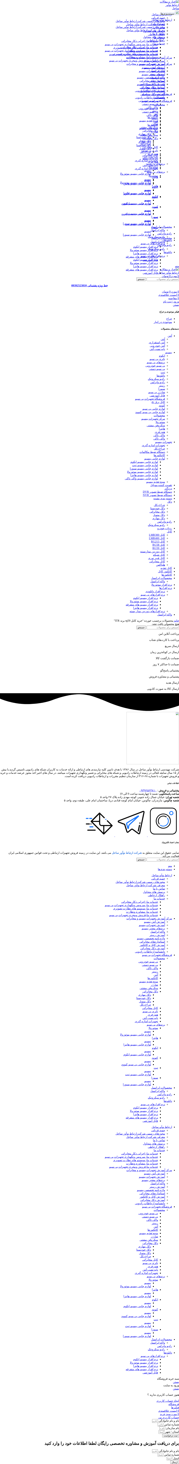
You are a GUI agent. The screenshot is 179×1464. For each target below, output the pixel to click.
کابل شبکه (159, 554)
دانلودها (161, 375)
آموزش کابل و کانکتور (152, 90)
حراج (169, 318)
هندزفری (153, 161)
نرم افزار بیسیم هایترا (145, 253)
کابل (169, 531)
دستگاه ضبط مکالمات (152, 451)
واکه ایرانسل (157, 230)
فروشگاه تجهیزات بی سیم (150, 398)
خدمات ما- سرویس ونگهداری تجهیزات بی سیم (131, 44)
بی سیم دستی (150, 104)
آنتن (156, 121)
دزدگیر (168, 488)
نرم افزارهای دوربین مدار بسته (147, 611)
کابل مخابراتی (150, 155)
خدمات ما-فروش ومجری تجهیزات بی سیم (133, 60)
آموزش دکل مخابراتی (152, 94)
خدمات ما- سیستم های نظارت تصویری (135, 53)
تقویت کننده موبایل (161, 485)
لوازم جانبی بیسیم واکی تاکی (141, 478)
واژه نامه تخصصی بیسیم (151, 84)
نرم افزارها (165, 588)
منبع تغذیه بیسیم (148, 120)
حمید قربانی (158, 17)
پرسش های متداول (154, 36)
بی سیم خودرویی (148, 108)
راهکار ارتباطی (156, 40)
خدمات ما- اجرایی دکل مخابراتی (139, 40)
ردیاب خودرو (164, 528)
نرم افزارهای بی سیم (153, 243)
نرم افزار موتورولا (161, 584)
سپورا (154, 227)
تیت (156, 217)
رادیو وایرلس (157, 382)
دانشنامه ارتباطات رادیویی (150, 97)
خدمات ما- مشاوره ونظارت (142, 57)
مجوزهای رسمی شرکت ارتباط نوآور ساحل (140, 21)
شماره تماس (171, 1424)
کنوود (155, 206)
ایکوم (155, 196)
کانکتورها (153, 124)
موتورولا (153, 175)
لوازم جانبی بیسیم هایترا (137, 193)
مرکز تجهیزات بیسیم (153, 418)
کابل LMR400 (157, 538)
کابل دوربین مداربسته (152, 551)
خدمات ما (159, 43)
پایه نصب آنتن (150, 165)
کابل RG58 (158, 544)
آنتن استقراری (157, 342)
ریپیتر (155, 118)
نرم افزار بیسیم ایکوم (145, 246)
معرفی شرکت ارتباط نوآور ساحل (145, 24)
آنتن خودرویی (157, 345)
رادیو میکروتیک (156, 248)
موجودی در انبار (163, 322)
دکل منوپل (145, 148)
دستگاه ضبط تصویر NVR (157, 495)
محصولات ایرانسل (161, 578)
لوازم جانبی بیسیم (154, 458)
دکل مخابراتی (150, 130)
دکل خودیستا (143, 145)
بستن (176, 304)
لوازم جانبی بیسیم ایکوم (137, 203)
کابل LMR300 (157, 534)
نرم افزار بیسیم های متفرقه (142, 269)
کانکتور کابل (165, 571)
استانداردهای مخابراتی (152, 87)
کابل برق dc (158, 402)
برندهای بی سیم (156, 171)
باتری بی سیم (150, 158)
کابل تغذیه (166, 568)
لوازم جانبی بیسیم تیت (138, 224)
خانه (176, 620)
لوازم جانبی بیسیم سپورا (137, 234)
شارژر (154, 131)
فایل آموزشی (150, 272)
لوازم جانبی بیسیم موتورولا (135, 173)
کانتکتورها (159, 455)
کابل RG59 (158, 548)
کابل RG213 (158, 541)
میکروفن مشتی (149, 134)
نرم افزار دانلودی (155, 591)
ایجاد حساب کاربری (167, 1400)
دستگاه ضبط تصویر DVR (157, 491)
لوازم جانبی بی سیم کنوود (136, 213)
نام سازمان (172, 1428)
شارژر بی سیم (156, 392)
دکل (169, 501)
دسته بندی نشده (162, 498)
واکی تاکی (152, 115)
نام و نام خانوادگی (168, 1420)
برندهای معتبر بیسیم (153, 74)
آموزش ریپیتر (157, 80)
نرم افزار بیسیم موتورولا (144, 250)
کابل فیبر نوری (156, 558)
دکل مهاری (144, 141)
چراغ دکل (145, 151)
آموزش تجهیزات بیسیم (152, 71)
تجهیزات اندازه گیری (146, 160)
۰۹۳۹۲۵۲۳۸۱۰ (148, 790)
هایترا (155, 177)
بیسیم (147, 179)
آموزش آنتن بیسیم (154, 67)
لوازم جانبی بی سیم (153, 408)
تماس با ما (159, 33)
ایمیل (175, 1458)
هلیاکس (160, 564)
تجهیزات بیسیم (163, 441)
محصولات (159, 104)
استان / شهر (171, 1431)
